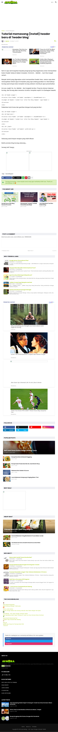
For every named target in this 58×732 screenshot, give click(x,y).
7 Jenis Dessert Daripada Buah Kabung (20, 586)
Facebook (8, 638)
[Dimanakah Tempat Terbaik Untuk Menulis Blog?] (29, 197)
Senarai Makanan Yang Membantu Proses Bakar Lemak (27, 536)
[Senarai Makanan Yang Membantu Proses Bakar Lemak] (6, 537)
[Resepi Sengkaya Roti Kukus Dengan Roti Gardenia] (5, 718)
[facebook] (9, 427)
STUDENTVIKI (5, 690)
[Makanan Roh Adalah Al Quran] (6, 472)
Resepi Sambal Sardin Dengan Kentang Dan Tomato (24, 564)
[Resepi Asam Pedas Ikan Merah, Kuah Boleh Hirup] (6, 465)
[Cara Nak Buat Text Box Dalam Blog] (47, 197)
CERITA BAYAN (5, 687)
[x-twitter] (22, 427)
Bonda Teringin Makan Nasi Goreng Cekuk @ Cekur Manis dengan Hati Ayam (22, 610)
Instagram (9, 643)
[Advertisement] (29, 17)
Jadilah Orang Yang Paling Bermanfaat (20, 282)
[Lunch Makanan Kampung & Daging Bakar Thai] (6, 479)
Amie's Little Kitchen (8, 609)
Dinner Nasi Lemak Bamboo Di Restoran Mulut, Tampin (25, 709)
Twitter (8, 641)
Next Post (30, 250)
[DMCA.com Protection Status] (6, 666)
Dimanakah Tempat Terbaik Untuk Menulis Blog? (28, 204)
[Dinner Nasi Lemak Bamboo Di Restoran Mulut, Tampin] (5, 711)
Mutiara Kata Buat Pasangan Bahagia (20, 289)
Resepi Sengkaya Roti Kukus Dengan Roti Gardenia (24, 716)
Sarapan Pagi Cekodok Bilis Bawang (12, 619)
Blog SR (5, 622)
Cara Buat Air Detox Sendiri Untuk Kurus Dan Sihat (25, 542)
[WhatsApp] (23, 177)
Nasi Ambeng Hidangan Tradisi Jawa (12, 606)
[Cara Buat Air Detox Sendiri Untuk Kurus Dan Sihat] (6, 544)
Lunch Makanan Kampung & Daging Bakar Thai (24, 477)
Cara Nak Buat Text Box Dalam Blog (46, 204)
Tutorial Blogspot (10, 30)
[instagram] (48, 427)
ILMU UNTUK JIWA (6, 693)
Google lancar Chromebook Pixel (18, 260)
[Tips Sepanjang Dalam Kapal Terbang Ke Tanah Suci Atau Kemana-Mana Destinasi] (5, 704)
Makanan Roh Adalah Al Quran (20, 470)
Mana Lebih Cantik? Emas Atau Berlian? (20, 557)
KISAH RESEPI (5, 685)
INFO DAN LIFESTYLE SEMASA (9, 682)
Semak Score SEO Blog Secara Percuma (8, 204)
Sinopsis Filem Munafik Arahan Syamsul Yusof (22, 268)
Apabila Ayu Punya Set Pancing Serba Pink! (13, 624)
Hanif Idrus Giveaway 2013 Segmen (19, 579)
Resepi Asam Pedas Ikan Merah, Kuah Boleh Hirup (25, 463)
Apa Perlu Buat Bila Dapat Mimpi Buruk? (20, 275)
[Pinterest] (26, 177)
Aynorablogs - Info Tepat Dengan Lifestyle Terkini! (15, 613)
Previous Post (5, 250)
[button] (2, 2)
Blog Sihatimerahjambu (9, 604)
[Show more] (32, 177)
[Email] (29, 177)
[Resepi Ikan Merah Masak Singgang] (6, 458)
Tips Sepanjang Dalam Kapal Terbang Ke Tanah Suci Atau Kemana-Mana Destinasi (23, 615)
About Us (28, 726)
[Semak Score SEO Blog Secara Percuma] (10, 197)
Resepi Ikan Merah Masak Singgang (21, 457)
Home (3, 30)
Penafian (34, 726)
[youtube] (35, 427)
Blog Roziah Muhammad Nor (10, 618)
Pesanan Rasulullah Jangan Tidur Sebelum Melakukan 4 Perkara (28, 572)
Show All (5, 625)
